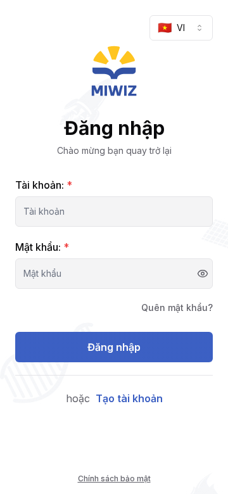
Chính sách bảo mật (114, 478)
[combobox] (181, 28)
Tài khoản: (43, 185)
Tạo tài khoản (129, 398)
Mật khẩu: (42, 247)
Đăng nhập (114, 347)
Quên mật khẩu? (177, 307)
